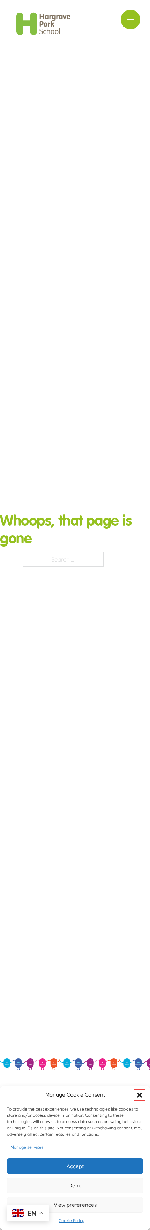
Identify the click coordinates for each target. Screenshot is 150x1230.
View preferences (75, 1204)
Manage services (27, 1147)
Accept (75, 1166)
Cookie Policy (71, 1220)
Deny (75, 1185)
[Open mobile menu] (130, 19)
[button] (139, 1095)
